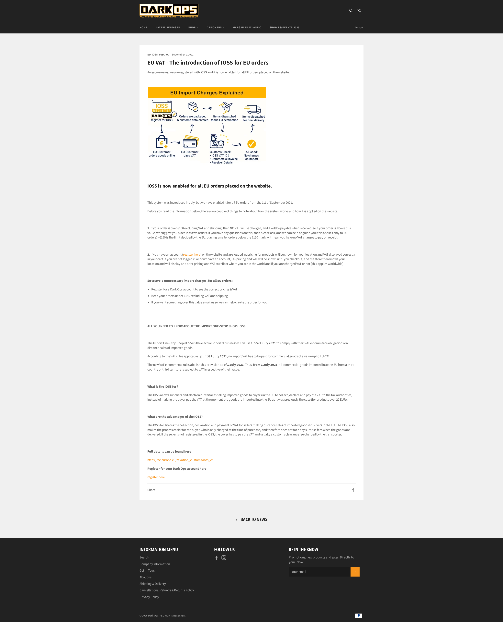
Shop (192, 28)
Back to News (253, 519)
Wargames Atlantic (247, 28)
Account (359, 27)
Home (143, 28)
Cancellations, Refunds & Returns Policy (167, 590)
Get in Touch (148, 570)
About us (145, 577)
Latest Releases (168, 28)
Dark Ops (153, 615)
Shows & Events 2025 (284, 28)
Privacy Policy (149, 597)
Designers (214, 28)
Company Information (155, 564)
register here (191, 254)
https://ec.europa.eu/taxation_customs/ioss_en (180, 460)
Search (144, 557)
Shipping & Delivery (153, 583)
